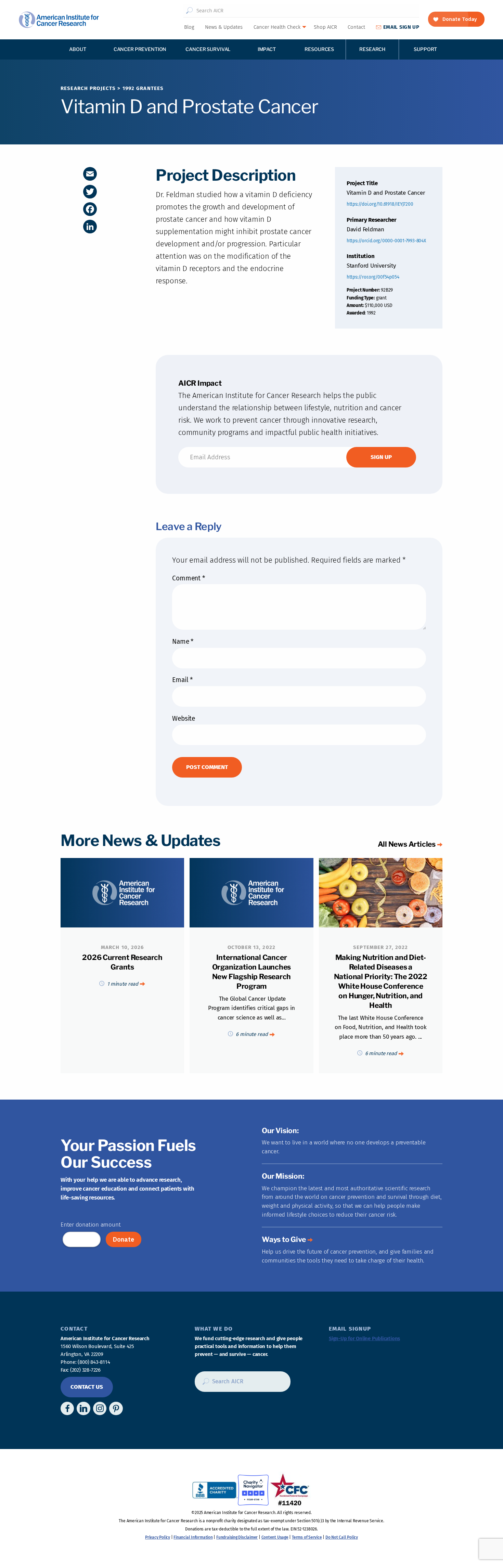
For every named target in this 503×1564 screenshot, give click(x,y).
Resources (319, 49)
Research (372, 49)
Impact (267, 49)
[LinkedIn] (90, 226)
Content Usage (274, 1537)
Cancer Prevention (140, 49)
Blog (189, 27)
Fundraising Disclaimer (237, 1537)
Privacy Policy (157, 1537)
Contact (356, 27)
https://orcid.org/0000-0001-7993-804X (386, 241)
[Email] (90, 174)
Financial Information (192, 1537)
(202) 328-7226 (85, 1370)
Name (182, 641)
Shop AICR (325, 27)
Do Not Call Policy (341, 1537)
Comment (188, 578)
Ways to (284, 1239)
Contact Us (86, 1386)
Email (182, 680)
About (77, 49)
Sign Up (401, 27)
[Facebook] (90, 209)
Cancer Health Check (277, 27)
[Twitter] (90, 191)
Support (425, 49)
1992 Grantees (143, 88)
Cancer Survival (208, 49)
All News (407, 844)
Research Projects (88, 88)
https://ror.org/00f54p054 (373, 277)
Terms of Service (307, 1537)
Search (189, 10)
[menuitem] (188, 27)
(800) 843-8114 (94, 1362)
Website (183, 718)
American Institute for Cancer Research (58, 19)
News (224, 27)
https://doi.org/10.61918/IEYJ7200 (380, 204)
